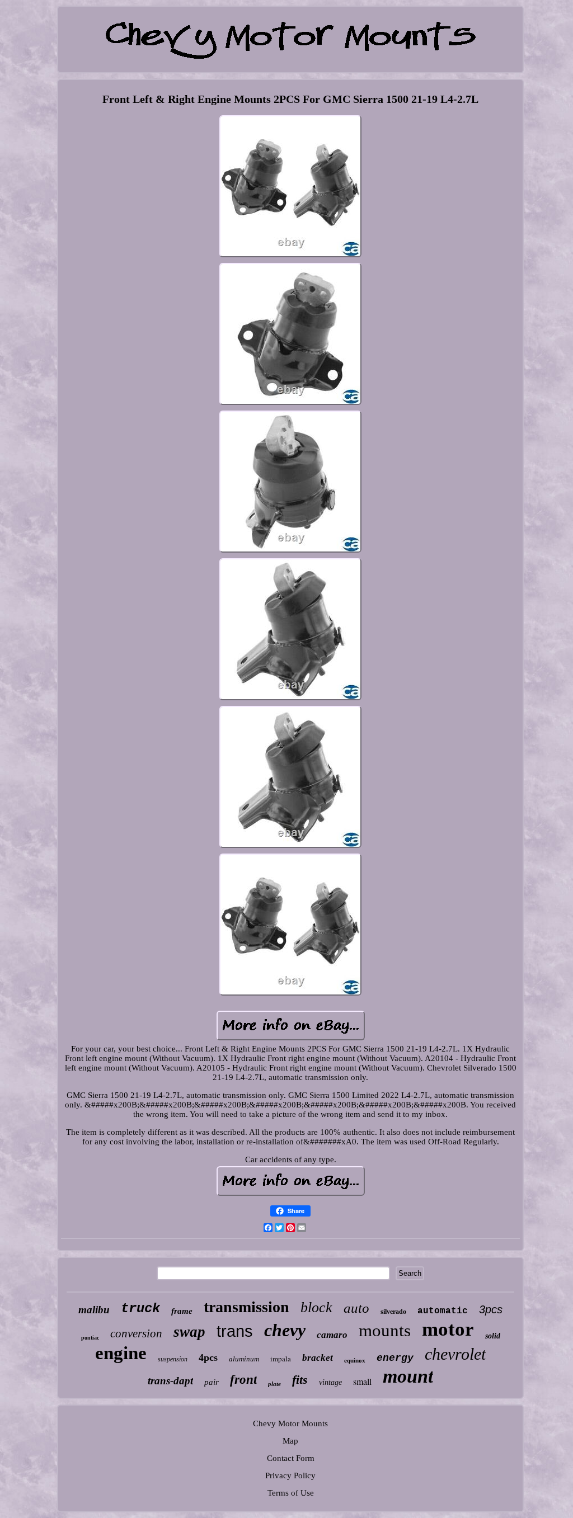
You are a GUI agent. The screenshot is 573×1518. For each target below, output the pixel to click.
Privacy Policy (290, 1475)
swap (189, 1331)
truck (140, 1308)
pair (211, 1382)
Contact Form (290, 1458)
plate (274, 1383)
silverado (393, 1312)
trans (235, 1331)
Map (290, 1440)
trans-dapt (170, 1381)
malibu (94, 1310)
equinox (354, 1360)
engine (121, 1353)
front (243, 1380)
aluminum (244, 1359)
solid (492, 1336)
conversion (136, 1333)
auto (356, 1308)
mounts (385, 1330)
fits (300, 1380)
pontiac (90, 1338)
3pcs (490, 1309)
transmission (246, 1307)
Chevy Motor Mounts (290, 1423)
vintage (330, 1382)
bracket (317, 1357)
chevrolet (455, 1354)
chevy (285, 1330)
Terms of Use (290, 1492)
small (362, 1381)
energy (395, 1358)
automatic (442, 1311)
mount (408, 1376)
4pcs (208, 1357)
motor (448, 1329)
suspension (172, 1359)
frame (181, 1311)
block (316, 1307)
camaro (332, 1335)
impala (280, 1359)
